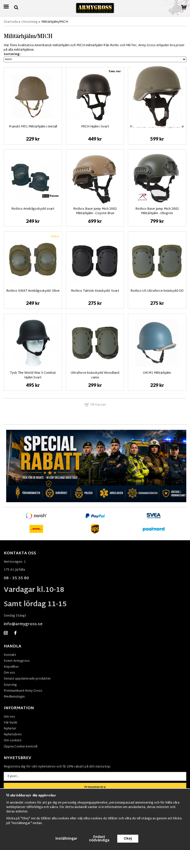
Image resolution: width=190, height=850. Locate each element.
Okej (128, 839)
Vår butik (10, 723)
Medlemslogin (14, 697)
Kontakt (10, 655)
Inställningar (66, 839)
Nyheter (10, 729)
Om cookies (13, 741)
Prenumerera (95, 787)
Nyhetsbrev (13, 735)
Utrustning (30, 22)
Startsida (11, 22)
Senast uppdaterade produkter (27, 679)
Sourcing (10, 685)
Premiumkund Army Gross (23, 691)
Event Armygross (17, 661)
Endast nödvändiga (99, 839)
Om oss (9, 673)
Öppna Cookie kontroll (20, 747)
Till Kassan (97, 405)
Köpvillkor (11, 667)
